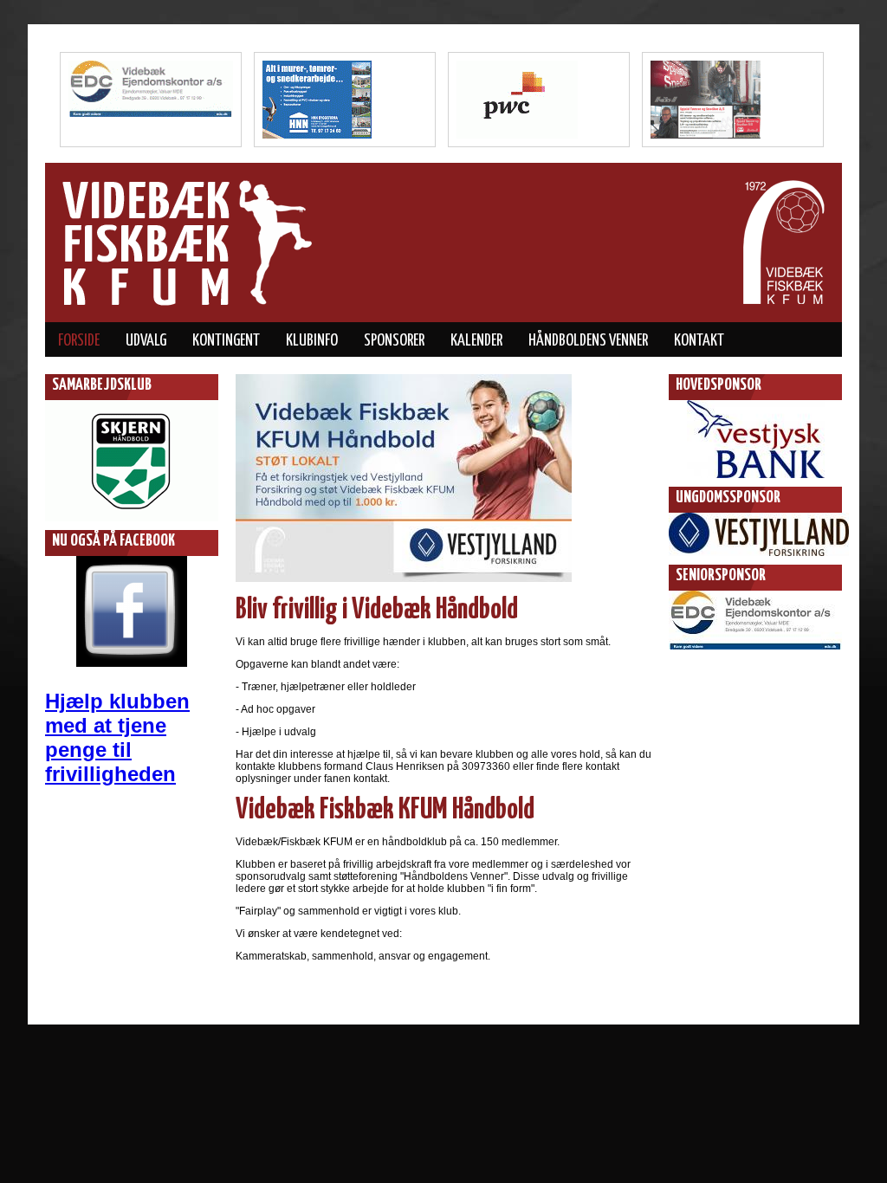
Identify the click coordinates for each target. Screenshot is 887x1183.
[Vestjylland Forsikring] (759, 561)
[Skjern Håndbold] (131, 526)
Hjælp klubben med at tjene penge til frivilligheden (117, 737)
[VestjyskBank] (756, 483)
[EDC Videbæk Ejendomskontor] (755, 655)
